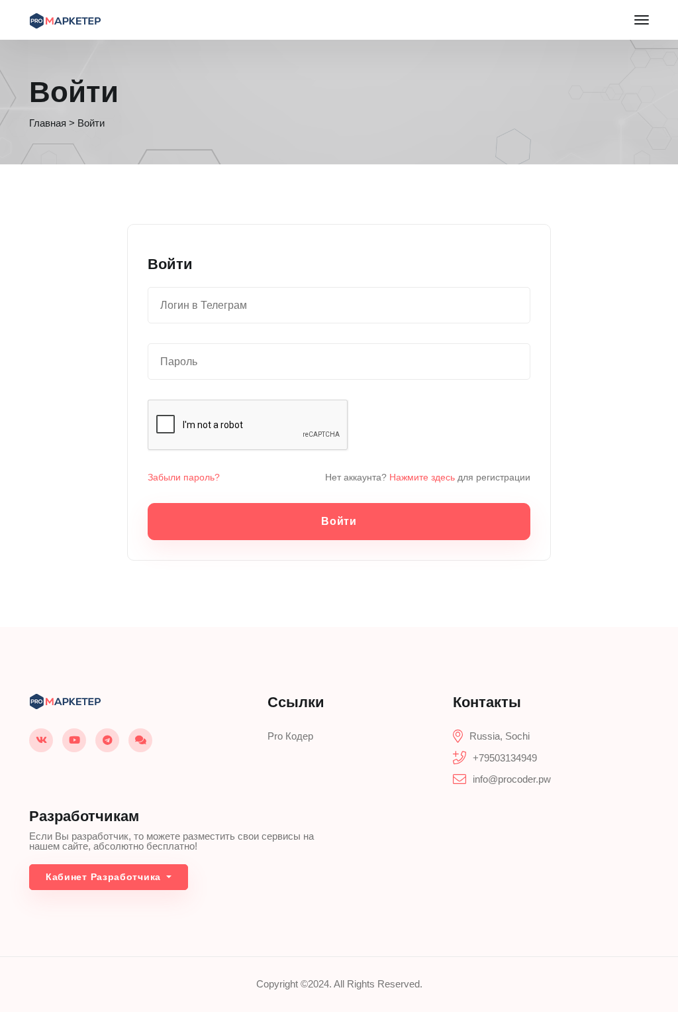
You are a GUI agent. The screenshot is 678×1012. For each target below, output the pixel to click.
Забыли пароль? (184, 477)
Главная (47, 123)
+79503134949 (505, 757)
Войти (339, 521)
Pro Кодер (290, 736)
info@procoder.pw (512, 779)
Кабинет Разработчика (105, 876)
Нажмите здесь (422, 477)
